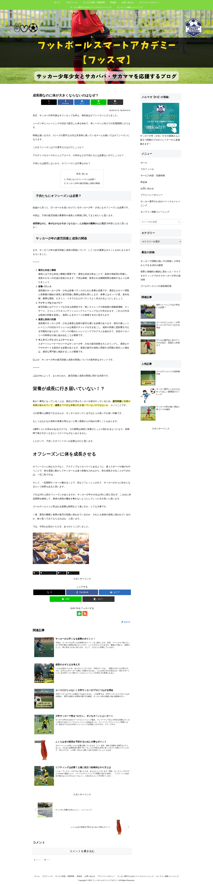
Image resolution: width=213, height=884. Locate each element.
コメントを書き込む (82, 851)
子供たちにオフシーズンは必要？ (81, 179)
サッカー (63, 573)
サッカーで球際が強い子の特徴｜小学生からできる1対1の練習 (160, 263)
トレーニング (74, 573)
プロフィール (147, 169)
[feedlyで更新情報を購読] (79, 613)
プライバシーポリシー (152, 195)
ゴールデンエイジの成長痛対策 (156, 286)
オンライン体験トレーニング (155, 212)
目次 (78, 174)
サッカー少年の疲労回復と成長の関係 (83, 183)
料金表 (144, 182)
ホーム (144, 162)
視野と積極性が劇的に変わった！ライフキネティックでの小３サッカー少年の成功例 (160, 275)
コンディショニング (49, 573)
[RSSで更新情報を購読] (84, 613)
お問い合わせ (147, 188)
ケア (37, 573)
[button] (115, 102)
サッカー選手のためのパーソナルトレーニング (160, 203)
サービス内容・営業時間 (153, 175)
